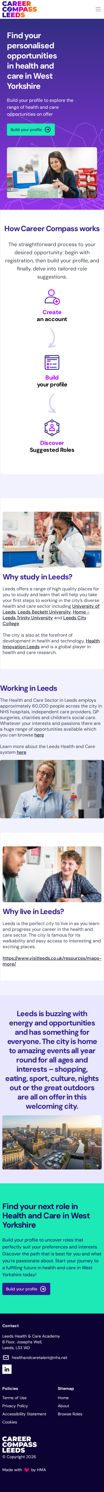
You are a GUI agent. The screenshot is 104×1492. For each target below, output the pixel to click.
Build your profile (26, 129)
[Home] (19, 9)
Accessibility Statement (24, 1414)
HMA (41, 1469)
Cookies (9, 1422)
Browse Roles (70, 1414)
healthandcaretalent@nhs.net (39, 1357)
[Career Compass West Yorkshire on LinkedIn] (7, 1369)
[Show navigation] (98, 9)
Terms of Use (14, 1397)
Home (63, 1397)
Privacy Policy (15, 1405)
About (63, 1405)
